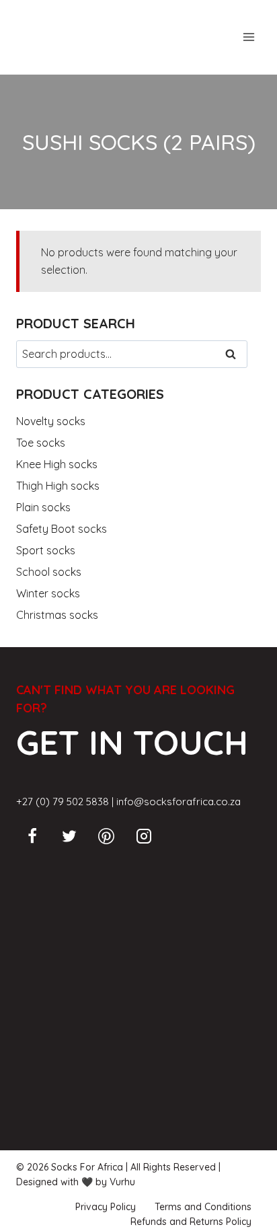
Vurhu (122, 1182)
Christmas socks (57, 615)
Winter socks (48, 593)
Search (234, 355)
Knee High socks (56, 464)
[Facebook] (32, 836)
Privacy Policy (105, 1207)
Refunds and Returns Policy (190, 1222)
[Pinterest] (106, 836)
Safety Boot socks (61, 528)
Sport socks (45, 550)
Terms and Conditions (203, 1207)
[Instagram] (144, 836)
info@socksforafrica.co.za (178, 801)
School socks (48, 572)
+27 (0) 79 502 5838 (62, 801)
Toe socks (40, 442)
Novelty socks (50, 421)
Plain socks (43, 507)
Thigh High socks (58, 485)
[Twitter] (69, 836)
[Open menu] (248, 36)
